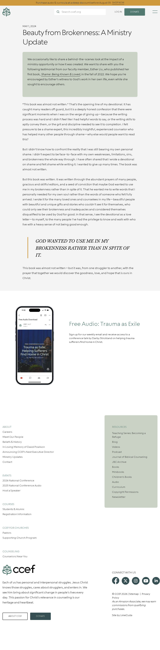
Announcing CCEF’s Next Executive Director (28, 452)
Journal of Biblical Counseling (129, 457)
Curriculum (118, 487)
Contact (7, 462)
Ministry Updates (12, 457)
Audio (115, 482)
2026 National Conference (18, 480)
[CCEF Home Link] (28, 12)
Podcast (117, 452)
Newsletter (118, 497)
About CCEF (15, 616)
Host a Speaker (11, 490)
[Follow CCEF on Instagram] (136, 581)
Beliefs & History (12, 442)
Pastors (6, 533)
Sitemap (134, 594)
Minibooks (118, 472)
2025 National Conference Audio (21, 485)
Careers (7, 432)
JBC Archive (119, 462)
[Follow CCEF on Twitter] (125, 581)
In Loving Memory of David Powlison (23, 447)
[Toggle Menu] (155, 11)
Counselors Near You (14, 556)
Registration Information (16, 514)
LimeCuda (126, 615)
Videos (116, 447)
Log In (118, 11)
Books (115, 467)
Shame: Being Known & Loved (60, 74)
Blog (115, 442)
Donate (40, 616)
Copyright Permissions (125, 492)
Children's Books (122, 477)
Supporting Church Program (19, 538)
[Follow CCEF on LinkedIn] (156, 581)
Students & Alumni (13, 509)
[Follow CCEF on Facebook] (115, 580)
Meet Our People (12, 437)
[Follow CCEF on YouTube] (146, 581)
